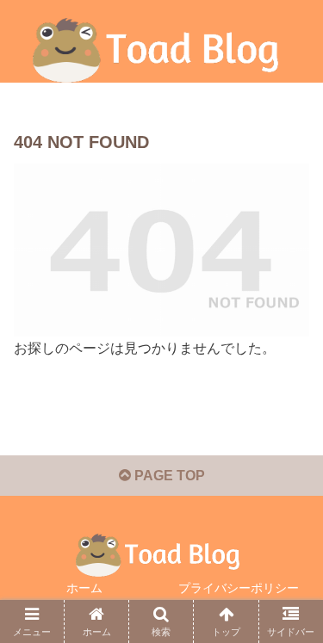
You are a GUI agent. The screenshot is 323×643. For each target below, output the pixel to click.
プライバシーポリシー (238, 588)
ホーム (84, 588)
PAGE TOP (168, 475)
